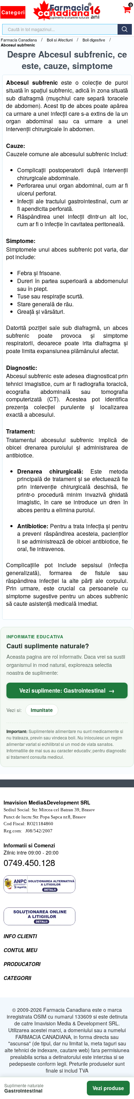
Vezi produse (108, 1087)
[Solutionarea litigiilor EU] (67, 916)
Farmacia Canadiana (19, 40)
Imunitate (42, 710)
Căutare (125, 29)
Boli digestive (94, 40)
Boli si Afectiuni (60, 40)
